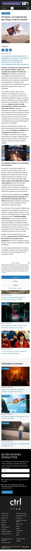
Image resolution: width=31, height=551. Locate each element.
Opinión (18, 528)
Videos (17, 535)
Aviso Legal (19, 288)
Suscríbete (3, 520)
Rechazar (15, 281)
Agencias (3, 524)
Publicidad (18, 541)
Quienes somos (5, 513)
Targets (18, 533)
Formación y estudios (21, 513)
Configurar (15, 285)
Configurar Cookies (20, 538)
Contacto (3, 522)
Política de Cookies (12, 288)
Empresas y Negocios (6, 531)
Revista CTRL (4, 518)
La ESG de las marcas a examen (21, 521)
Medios (18, 526)
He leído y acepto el (15, 480)
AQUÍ (11, 268)
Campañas (3, 529)
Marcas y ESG (19, 524)
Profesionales (19, 530)
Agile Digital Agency (6, 547)
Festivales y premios (6, 533)
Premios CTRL (4, 515)
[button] (29, 263)
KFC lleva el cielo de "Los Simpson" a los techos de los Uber (14, 417)
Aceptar (15, 277)
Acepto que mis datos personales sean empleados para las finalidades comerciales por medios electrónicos (14, 486)
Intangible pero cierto (21, 515)
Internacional (19, 518)
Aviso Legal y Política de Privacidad (7, 539)
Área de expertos (5, 527)
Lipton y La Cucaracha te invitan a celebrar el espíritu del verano (13, 391)
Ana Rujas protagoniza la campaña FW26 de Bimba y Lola (15, 445)
